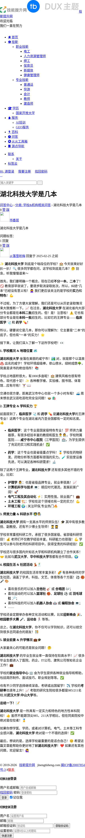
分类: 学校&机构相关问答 (33, 205)
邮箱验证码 (8, 825)
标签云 (12, 163)
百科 (15, 132)
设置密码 (6, 830)
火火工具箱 (19, 141)
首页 (15, 37)
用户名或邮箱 (9, 787)
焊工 (27, 61)
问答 (15, 136)
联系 (11, 154)
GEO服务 (22, 127)
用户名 (4, 815)
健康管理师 (32, 75)
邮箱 (3, 820)
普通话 (28, 84)
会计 (27, 94)
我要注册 (24, 171)
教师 (27, 99)
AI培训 (21, 122)
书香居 (14, 220)
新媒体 (28, 70)
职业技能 (22, 46)
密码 (16, 792)
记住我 (18, 797)
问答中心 (6, 205)
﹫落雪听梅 (17, 256)
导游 (27, 89)
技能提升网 (27, 765)
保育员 (28, 65)
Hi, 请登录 (7, 171)
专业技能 (22, 80)
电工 (27, 51)
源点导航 (18, 146)
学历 (15, 108)
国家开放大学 (25, 113)
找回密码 (41, 171)
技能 (15, 42)
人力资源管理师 (35, 56)
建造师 (28, 103)
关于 (19, 159)
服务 (15, 117)
